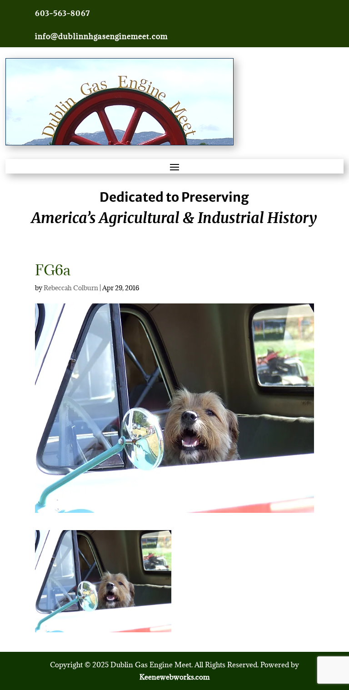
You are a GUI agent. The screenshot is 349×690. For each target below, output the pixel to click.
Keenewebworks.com (174, 676)
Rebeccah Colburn (71, 287)
